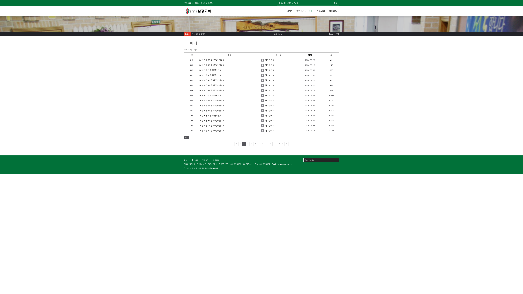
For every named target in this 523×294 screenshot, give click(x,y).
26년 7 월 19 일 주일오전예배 (212, 85)
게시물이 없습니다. (199, 34)
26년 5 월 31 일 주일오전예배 (212, 121)
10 (279, 144)
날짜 (310, 55)
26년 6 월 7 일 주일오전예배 (211, 115)
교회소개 (300, 11)
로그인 (211, 3)
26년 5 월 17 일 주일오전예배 (212, 131)
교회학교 (205, 160)
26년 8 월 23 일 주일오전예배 (212, 60)
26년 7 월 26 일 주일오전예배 (212, 80)
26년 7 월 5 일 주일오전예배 (211, 95)
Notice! (187, 34)
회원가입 (204, 3)
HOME (289, 11)
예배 (310, 11)
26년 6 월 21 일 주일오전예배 (212, 105)
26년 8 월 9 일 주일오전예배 (211, 70)
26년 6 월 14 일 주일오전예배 (212, 110)
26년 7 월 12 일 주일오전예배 (212, 90)
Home (331, 34)
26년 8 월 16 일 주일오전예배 (212, 65)
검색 (335, 3)
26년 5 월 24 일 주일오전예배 (212, 126)
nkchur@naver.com (284, 164)
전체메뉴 (333, 11)
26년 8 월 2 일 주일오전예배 (211, 75)
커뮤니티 (321, 11)
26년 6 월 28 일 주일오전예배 (212, 100)
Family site (309, 160)
